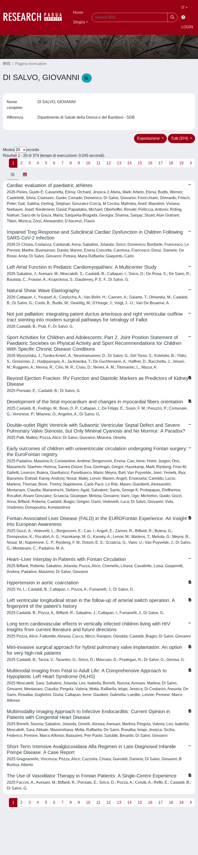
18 (171, 163)
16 (150, 163)
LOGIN (187, 27)
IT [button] (183, 8)
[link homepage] (35, 17)
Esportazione (149, 138)
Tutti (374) (180, 138)
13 (119, 163)
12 (108, 163)
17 (160, 163)
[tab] (13, 175)
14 (129, 163)
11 (98, 163)
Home (78, 12)
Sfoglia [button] (79, 22)
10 (88, 163)
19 (181, 163)
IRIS (6, 64)
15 (140, 163)
